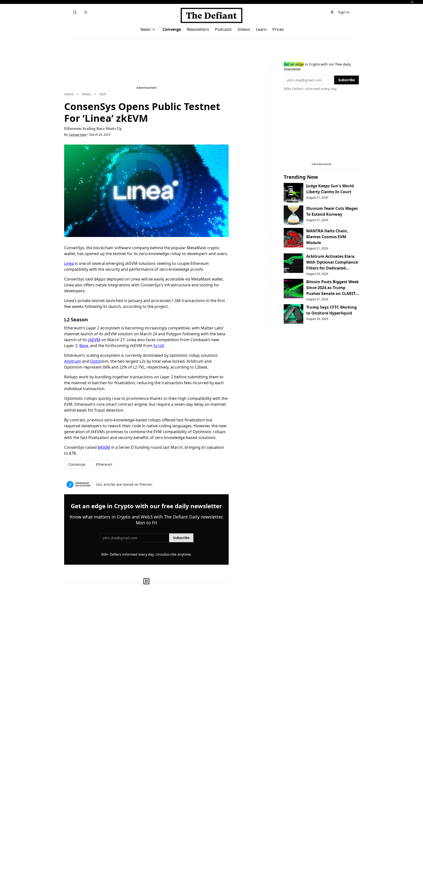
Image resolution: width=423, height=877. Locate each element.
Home (69, 94)
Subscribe (181, 537)
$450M (104, 447)
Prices (278, 29)
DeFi (102, 94)
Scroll (158, 345)
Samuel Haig (77, 135)
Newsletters (198, 29)
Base (83, 345)
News (146, 29)
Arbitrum (72, 361)
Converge (172, 29)
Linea (69, 263)
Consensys (77, 464)
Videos (244, 29)
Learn (261, 29)
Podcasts (223, 29)
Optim (96, 361)
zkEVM (94, 339)
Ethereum (104, 464)
